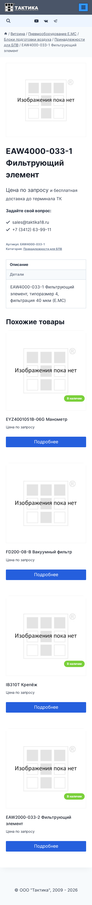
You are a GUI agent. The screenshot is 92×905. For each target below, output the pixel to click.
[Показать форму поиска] (8, 20)
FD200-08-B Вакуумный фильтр (39, 551)
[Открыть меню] (83, 7)
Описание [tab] (19, 264)
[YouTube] (36, 21)
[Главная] (5, 34)
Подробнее (46, 441)
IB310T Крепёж (21, 684)
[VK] (46, 21)
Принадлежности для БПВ (42, 249)
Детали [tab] (17, 274)
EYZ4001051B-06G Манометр (36, 419)
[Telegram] (56, 21)
